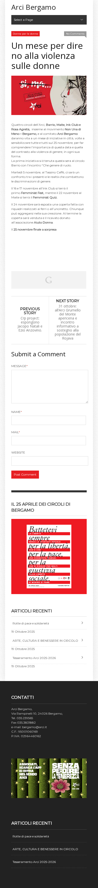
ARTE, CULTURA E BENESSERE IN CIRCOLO (45, 640)
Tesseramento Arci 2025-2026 (34, 658)
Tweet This (33, 280)
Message (19, 366)
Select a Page (23, 20)
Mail (15, 432)
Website (18, 452)
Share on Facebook (18, 280)
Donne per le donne (25, 33)
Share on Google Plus (48, 280)
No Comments (75, 33)
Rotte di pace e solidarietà (31, 623)
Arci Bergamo (33, 7)
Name (16, 412)
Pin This (63, 280)
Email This (78, 280)
